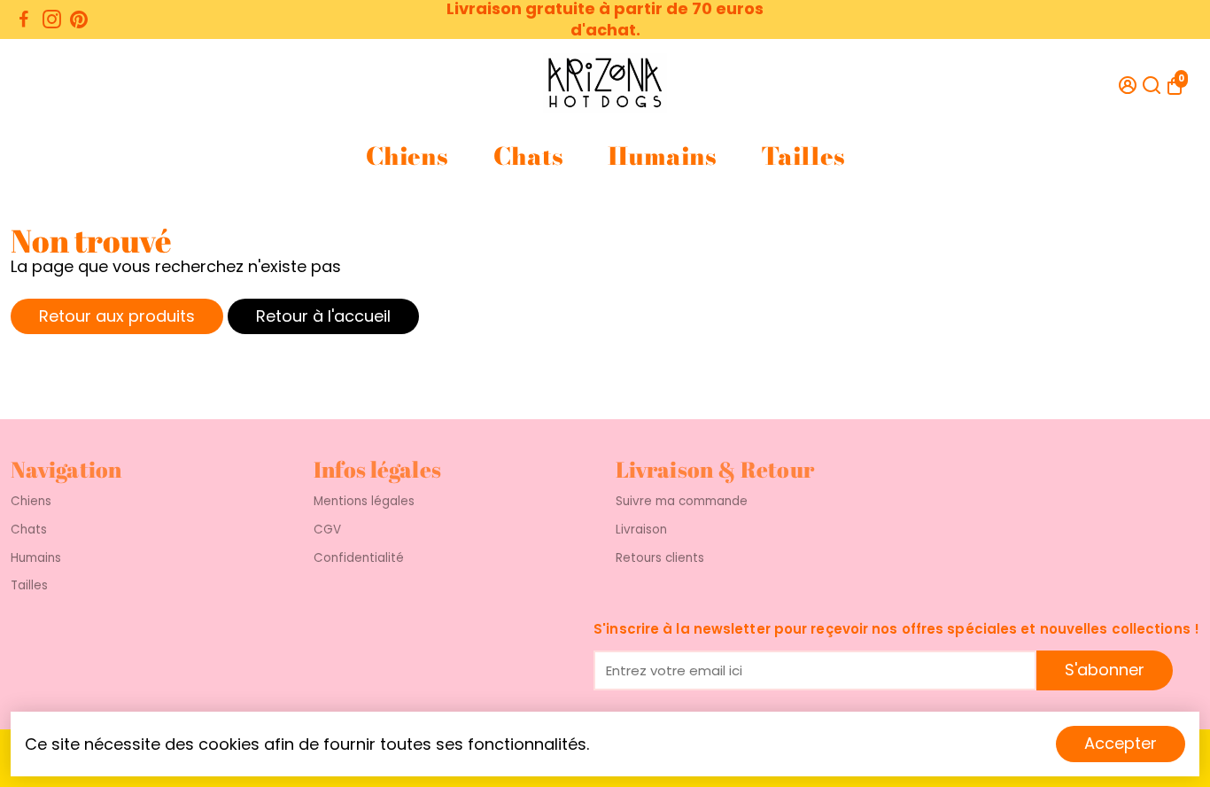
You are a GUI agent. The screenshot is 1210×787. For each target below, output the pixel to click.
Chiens (406, 156)
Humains (662, 156)
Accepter (1120, 743)
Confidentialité (359, 558)
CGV (327, 530)
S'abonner (1104, 669)
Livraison (641, 530)
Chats (527, 156)
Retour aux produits (117, 316)
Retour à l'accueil (323, 316)
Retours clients (660, 558)
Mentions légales (364, 502)
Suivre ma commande (682, 502)
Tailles (803, 156)
